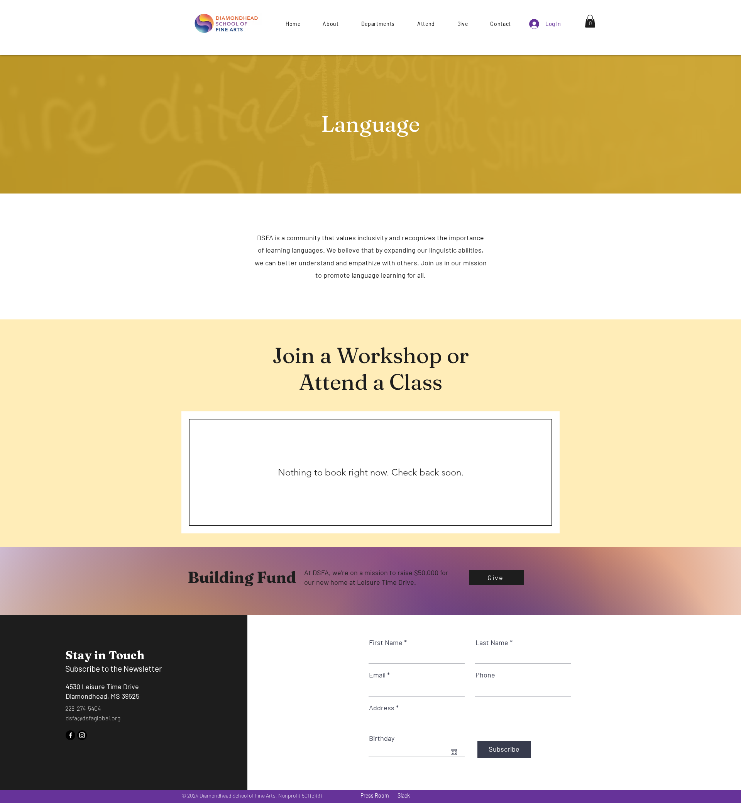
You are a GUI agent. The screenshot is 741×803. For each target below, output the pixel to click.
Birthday (381, 738)
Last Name (491, 642)
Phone (485, 674)
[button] (462, 24)
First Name (386, 642)
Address (381, 707)
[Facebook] (70, 735)
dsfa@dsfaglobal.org (93, 718)
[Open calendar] (454, 752)
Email (377, 674)
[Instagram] (82, 735)
